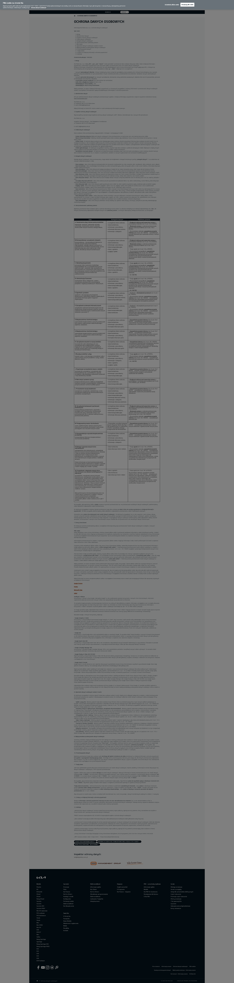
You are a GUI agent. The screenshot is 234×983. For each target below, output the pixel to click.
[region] (117, 5)
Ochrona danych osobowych (38, 7)
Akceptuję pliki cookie (187, 4)
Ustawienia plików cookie (172, 4)
